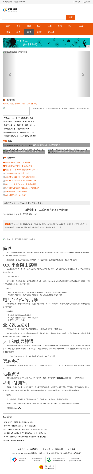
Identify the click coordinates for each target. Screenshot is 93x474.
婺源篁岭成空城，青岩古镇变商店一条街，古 (19, 125)
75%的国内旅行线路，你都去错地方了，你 (18, 132)
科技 (70, 26)
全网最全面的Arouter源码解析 (15, 191)
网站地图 (59, 449)
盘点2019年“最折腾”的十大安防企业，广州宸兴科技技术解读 (25, 429)
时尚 (39, 26)
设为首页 (77, 2)
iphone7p (17, 408)
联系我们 (34, 449)
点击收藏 (87, 2)
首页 (8, 26)
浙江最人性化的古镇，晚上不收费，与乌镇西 (19, 136)
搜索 (71, 17)
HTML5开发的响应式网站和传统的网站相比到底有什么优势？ (25, 437)
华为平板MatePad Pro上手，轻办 (16, 173)
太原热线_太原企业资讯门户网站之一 (15, 2)
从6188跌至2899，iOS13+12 (14, 195)
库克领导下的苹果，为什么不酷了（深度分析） (20, 426)
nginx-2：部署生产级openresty (14, 440)
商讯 (29, 32)
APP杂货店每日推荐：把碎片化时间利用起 (20, 177)
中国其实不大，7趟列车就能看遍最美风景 (18, 118)
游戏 (8, 32)
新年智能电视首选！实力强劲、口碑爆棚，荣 (21, 188)
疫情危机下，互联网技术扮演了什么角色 (18, 422)
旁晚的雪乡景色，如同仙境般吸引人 (16, 129)
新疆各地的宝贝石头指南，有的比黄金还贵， (19, 121)
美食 (18, 32)
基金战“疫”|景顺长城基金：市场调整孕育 (19, 184)
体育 (60, 26)
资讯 (18, 26)
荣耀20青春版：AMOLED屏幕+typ (17, 162)
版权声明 (71, 449)
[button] (9, 74)
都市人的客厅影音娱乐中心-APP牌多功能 (19, 181)
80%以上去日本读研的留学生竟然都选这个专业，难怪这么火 (25, 433)
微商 (39, 32)
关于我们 (21, 449)
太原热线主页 (24, 203)
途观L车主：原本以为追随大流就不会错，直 (21, 170)
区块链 (51, 32)
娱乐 (50, 26)
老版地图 (46, 449)
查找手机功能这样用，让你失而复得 (17, 166)
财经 (29, 26)
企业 (81, 26)
